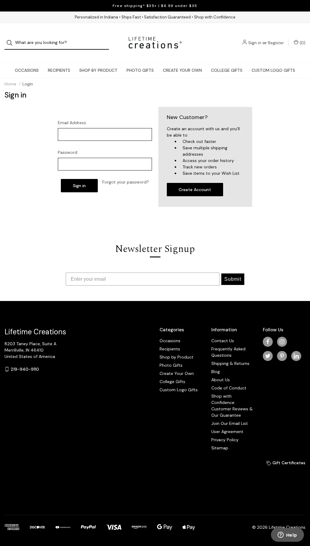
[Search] (11, 43)
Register (276, 42)
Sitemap (219, 448)
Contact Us (222, 340)
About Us (220, 379)
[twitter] (267, 356)
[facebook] (267, 341)
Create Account (195, 189)
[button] (30, 482)
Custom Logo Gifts (273, 70)
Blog (215, 371)
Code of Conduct (228, 388)
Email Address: (72, 122)
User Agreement (227, 431)
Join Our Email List (229, 423)
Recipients (59, 70)
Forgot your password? (125, 182)
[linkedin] (296, 356)
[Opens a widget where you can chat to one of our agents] (287, 535)
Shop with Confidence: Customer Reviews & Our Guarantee (232, 405)
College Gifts (226, 70)
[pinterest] (282, 356)
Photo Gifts (140, 70)
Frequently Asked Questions (228, 352)
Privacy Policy (225, 439)
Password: (68, 152)
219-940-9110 (25, 369)
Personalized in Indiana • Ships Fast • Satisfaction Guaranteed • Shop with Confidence (155, 17)
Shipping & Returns (230, 363)
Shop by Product (98, 70)
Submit (232, 279)
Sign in (254, 42)
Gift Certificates (288, 462)
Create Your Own (182, 70)
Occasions (27, 70)
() (301, 42)
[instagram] (282, 341)
